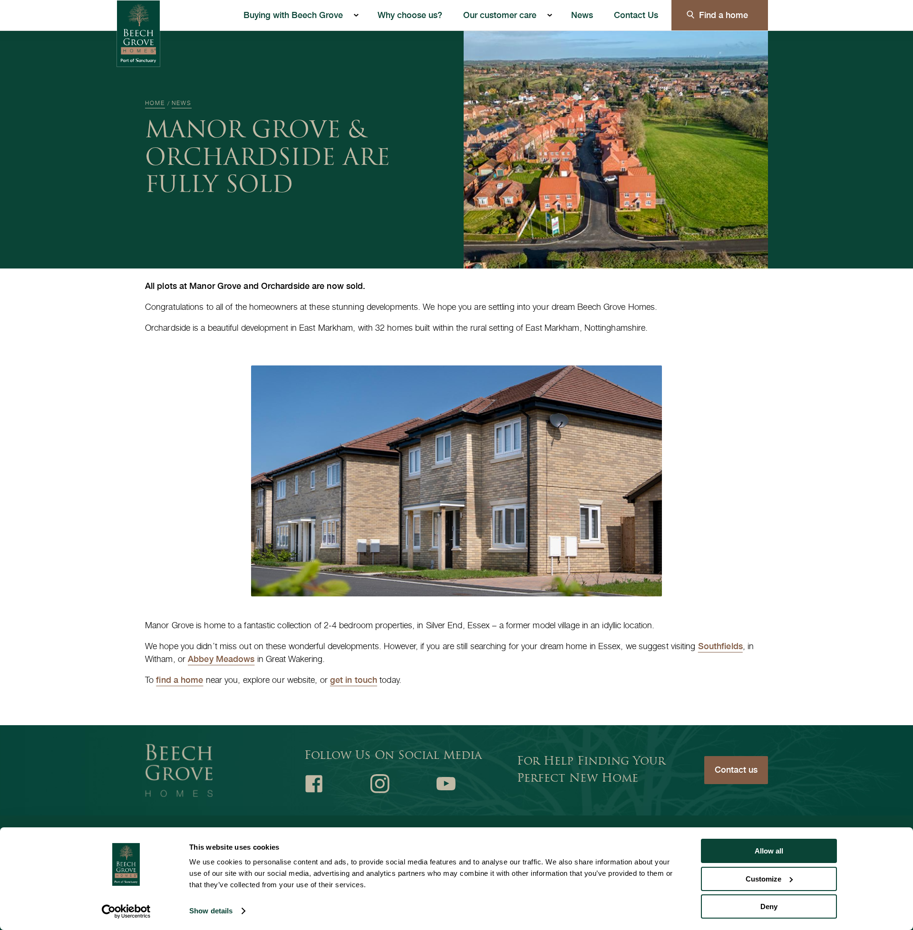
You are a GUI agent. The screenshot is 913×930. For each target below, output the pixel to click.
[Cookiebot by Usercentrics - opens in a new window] (126, 911)
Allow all (769, 851)
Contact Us (636, 15)
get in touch (353, 680)
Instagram (379, 783)
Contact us (736, 770)
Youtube (446, 783)
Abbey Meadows (221, 659)
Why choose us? (410, 15)
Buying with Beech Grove (293, 15)
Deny (768, 906)
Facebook (313, 783)
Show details (211, 911)
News (582, 15)
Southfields (720, 646)
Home (155, 102)
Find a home (723, 15)
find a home (179, 680)
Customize (763, 879)
